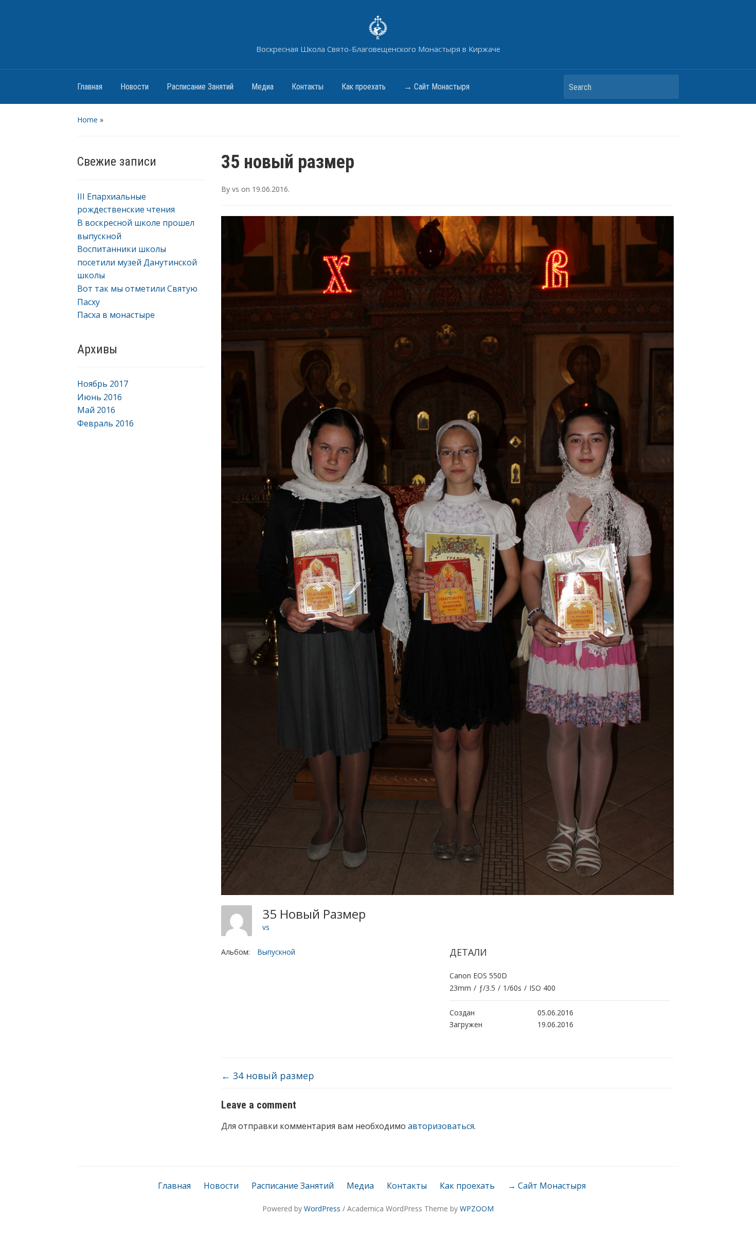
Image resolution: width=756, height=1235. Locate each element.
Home (87, 119)
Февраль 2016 (105, 423)
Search (666, 86)
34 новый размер (267, 1075)
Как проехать (363, 87)
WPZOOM (477, 1208)
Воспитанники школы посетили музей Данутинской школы (137, 262)
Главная (89, 87)
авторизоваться (441, 1126)
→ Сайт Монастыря (437, 87)
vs (235, 189)
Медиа (262, 87)
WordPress (322, 1208)
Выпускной (276, 952)
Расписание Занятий (200, 87)
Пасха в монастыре (116, 314)
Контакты (307, 87)
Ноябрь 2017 (102, 383)
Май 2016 (96, 410)
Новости (134, 87)
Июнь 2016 (99, 397)
